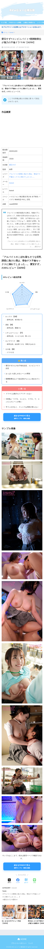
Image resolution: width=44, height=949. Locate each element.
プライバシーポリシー (19, 943)
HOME (23, 939)
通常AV (15, 900)
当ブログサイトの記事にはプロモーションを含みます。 (22, 27)
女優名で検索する (29, 22)
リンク (30, 943)
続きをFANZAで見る (22, 417)
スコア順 (4, 22)
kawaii (11, 183)
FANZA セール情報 (15, 22)
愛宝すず (12, 165)
